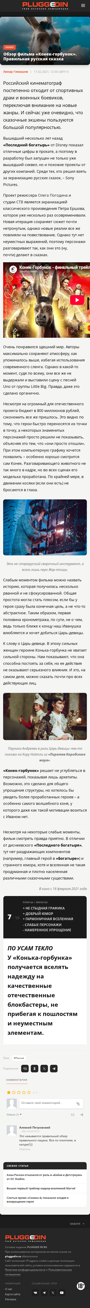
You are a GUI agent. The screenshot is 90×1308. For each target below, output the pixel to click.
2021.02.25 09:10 (30, 1131)
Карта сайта (12, 1294)
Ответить (24, 1149)
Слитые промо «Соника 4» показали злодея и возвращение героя (38, 1199)
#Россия (19, 1058)
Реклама (10, 1299)
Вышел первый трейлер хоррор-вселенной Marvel (41, 1188)
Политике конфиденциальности (25, 1270)
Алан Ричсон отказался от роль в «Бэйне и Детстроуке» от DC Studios (44, 1177)
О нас (8, 1289)
